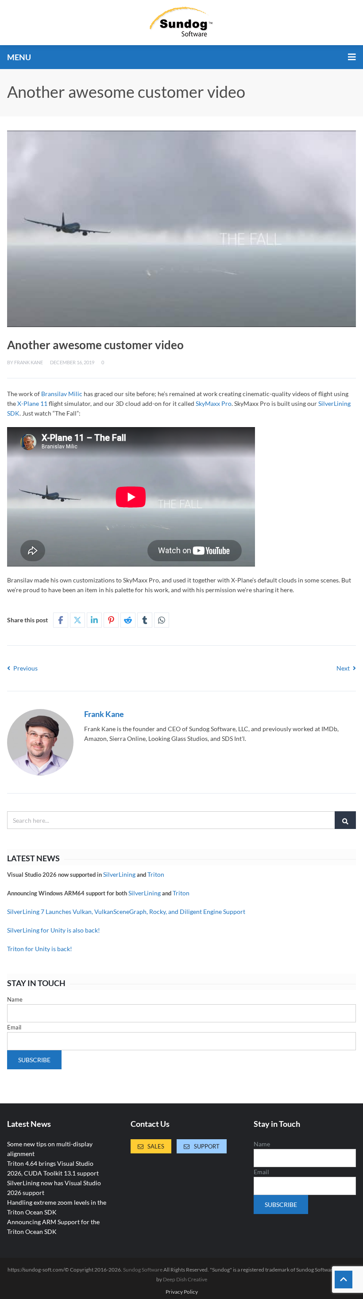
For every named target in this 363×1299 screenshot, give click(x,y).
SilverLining (119, 874)
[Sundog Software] (181, 23)
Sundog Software (142, 1269)
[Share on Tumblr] (145, 620)
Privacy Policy (182, 1292)
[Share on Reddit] (128, 620)
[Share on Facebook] (61, 620)
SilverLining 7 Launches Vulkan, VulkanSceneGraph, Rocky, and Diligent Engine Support (126, 911)
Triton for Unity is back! (39, 948)
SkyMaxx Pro (214, 403)
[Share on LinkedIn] (94, 620)
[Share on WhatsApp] (161, 620)
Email (14, 1027)
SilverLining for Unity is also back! (53, 930)
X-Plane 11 (32, 403)
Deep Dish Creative (185, 1279)
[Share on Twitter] (77, 620)
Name (15, 999)
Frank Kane (28, 362)
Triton (155, 874)
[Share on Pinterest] (111, 620)
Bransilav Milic (61, 393)
